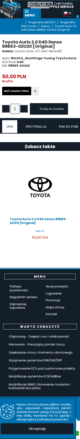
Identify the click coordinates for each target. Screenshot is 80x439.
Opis (9, 126)
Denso (40, 231)
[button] (59, 13)
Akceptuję (37, 428)
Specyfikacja (36, 126)
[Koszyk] (76, 13)
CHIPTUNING (63, 5)
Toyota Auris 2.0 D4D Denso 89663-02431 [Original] (38, 221)
